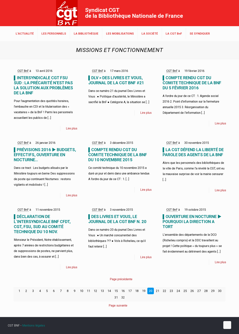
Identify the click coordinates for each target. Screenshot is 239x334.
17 (130, 291)
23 (171, 291)
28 (206, 291)
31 (116, 297)
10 (81, 291)
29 (213, 291)
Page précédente (121, 279)
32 (123, 297)
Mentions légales (33, 325)
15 (116, 291)
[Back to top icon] (227, 325)
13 (102, 291)
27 (199, 291)
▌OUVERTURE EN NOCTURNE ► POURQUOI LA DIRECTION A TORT (192, 221)
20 (150, 291)
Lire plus (71, 128)
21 (157, 291)
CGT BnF (23, 71)
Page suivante (118, 305)
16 (123, 291)
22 (164, 291)
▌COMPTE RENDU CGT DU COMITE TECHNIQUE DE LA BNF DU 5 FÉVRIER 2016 (192, 82)
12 (95, 291)
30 (219, 291)
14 (109, 291)
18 (137, 291)
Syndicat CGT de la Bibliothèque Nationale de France (134, 13)
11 (88, 291)
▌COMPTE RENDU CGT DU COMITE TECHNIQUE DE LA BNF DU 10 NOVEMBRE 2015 (117, 154)
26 (192, 291)
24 (178, 291)
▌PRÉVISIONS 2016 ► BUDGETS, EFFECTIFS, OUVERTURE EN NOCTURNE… (45, 154)
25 (185, 291)
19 (143, 291)
